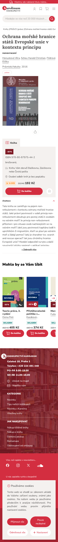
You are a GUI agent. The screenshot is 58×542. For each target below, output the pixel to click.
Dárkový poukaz (15, 436)
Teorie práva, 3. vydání (11, 312)
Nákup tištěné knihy (17, 427)
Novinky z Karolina (17, 408)
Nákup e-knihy (15, 432)
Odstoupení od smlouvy (20, 445)
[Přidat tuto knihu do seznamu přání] (49, 191)
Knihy (5, 29)
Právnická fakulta (11, 66)
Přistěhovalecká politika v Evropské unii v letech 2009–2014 (37, 312)
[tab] (11, 143)
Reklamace (13, 441)
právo (20, 29)
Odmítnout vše (17, 532)
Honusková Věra (11, 58)
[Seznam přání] (41, 9)
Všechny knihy (14, 413)
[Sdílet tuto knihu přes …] (35, 132)
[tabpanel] (29, 172)
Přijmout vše (17, 521)
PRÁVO (13, 29)
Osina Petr (8, 317)
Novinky (11, 399)
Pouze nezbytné (41, 521)
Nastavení (42, 532)
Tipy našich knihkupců (18, 404)
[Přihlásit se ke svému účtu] (34, 9)
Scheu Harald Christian (33, 58)
